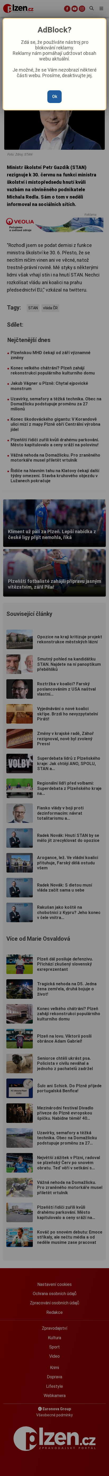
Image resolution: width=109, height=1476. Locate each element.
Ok (54, 96)
